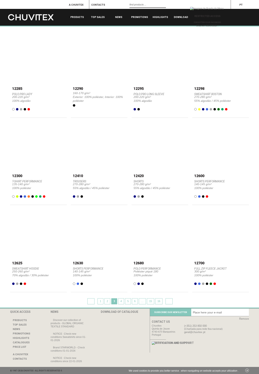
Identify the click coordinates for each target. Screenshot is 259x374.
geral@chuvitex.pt (194, 332)
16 (158, 301)
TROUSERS (79, 181)
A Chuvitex (76, 4)
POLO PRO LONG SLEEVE (149, 94)
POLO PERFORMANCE (147, 268)
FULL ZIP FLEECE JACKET (210, 268)
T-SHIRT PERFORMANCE (27, 181)
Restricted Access (207, 16)
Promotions (139, 17)
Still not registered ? (207, 26)
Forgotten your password (207, 22)
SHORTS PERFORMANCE (209, 181)
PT (241, 4)
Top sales (98, 17)
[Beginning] (38, 17)
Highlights (160, 17)
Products (77, 17)
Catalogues (21, 342)
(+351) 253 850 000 (195, 325)
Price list (19, 346)
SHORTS (139, 181)
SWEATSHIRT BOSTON (208, 94)
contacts (98, 4)
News (118, 17)
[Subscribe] (245, 312)
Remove (244, 318)
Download (181, 17)
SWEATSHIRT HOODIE (25, 268)
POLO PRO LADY (22, 94)
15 (150, 301)
